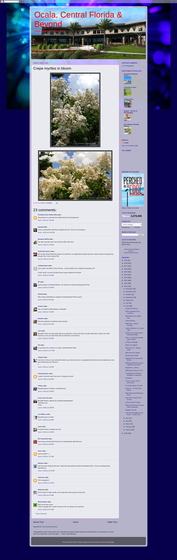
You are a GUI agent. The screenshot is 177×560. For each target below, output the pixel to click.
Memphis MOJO (43, 239)
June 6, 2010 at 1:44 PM (46, 483)
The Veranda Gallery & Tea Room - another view (134, 413)
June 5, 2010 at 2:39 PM (46, 391)
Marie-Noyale (42, 502)
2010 (126, 286)
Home (75, 522)
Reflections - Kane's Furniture (131, 324)
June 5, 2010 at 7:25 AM (46, 312)
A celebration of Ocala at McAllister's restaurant (133, 374)
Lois (39, 331)
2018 (126, 263)
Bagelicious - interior (132, 367)
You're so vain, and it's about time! (132, 381)
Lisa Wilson (42, 414)
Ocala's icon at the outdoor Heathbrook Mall (134, 333)
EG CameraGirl (43, 439)
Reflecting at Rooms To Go (134, 370)
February (129, 427)
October (128, 294)
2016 (126, 269)
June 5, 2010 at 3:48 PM (46, 407)
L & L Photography (128, 66)
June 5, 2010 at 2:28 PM (46, 379)
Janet (40, 426)
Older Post (112, 522)
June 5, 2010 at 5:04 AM (46, 287)
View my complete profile (130, 145)
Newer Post (38, 522)
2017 (126, 266)
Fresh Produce (130, 321)
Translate (137, 227)
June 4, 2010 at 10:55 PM (46, 232)
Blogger (111, 542)
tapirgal (40, 227)
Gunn (40, 451)
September (129, 297)
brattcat (40, 306)
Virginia (40, 357)
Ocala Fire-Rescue (131, 308)
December (129, 289)
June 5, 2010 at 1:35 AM (46, 245)
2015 (126, 272)
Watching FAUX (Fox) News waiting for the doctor (134, 364)
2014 (126, 274)
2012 (126, 280)
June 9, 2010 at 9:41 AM (46, 509)
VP (39, 282)
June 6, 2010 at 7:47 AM (46, 456)
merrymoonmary (95, 542)
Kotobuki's (128, 378)
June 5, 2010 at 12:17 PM (46, 350)
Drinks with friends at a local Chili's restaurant (134, 406)
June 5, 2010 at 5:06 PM (46, 444)
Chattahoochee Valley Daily (47, 215)
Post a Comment (41, 513)
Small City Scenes (44, 251)
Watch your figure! (131, 345)
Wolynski (41, 489)
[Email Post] (56, 203)
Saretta (40, 294)
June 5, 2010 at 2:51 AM (46, 259)
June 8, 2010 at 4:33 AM (46, 495)
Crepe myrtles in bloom (133, 402)
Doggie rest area (130, 410)
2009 (126, 433)
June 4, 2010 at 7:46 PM (46, 220)
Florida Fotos (128, 99)
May (127, 418)
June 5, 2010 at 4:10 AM (46, 275)
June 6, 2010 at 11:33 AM (46, 471)
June (127, 306)
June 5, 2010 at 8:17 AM (46, 324)
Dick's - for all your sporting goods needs (134, 338)
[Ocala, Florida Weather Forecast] (131, 251)
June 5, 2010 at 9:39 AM (46, 338)
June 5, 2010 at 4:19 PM (46, 420)
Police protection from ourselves (132, 312)
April (127, 421)
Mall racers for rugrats (132, 352)
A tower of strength (131, 342)
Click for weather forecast (131, 252)
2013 (126, 277)
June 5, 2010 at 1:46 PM (46, 367)
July (127, 303)
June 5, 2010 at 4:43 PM (46, 432)
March (128, 424)
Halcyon (41, 463)
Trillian (40, 386)
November (129, 291)
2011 (126, 283)
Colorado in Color (130, 87)
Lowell (126, 143)
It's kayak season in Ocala (133, 385)
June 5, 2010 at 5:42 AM (46, 300)
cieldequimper (43, 265)
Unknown (41, 477)
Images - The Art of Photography (130, 111)
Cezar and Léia (43, 398)
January (128, 430)
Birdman (41, 318)
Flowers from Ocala (131, 355)
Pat (39, 345)
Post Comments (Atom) (49, 526)
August (128, 300)
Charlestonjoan (43, 373)
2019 (126, 260)
